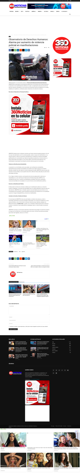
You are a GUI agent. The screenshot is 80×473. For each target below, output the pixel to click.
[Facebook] (59, 1)
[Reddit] (62, 1)
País (12, 34)
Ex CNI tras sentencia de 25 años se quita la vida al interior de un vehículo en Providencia (21, 342)
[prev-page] (9, 298)
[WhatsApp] (69, 1)
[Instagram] (60, 1)
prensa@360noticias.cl (34, 379)
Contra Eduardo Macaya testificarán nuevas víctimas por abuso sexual (17, 266)
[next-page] (11, 298)
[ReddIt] (21, 50)
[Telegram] (26, 50)
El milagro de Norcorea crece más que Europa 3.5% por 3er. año (42, 348)
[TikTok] (64, 1)
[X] (65, 1)
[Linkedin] (18, 50)
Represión (23, 251)
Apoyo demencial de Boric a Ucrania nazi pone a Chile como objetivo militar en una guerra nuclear (40, 266)
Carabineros (16, 251)
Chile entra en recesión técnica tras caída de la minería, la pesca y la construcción (15, 295)
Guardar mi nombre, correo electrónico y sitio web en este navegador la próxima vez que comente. (29, 326)
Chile (19, 251)
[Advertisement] (40, 24)
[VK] (29, 50)
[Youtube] (70, 1)
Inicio (9, 34)
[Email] (23, 50)
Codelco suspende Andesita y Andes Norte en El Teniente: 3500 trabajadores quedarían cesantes (42, 295)
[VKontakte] (67, 1)
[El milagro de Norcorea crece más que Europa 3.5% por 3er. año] (33, 349)
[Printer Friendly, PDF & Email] (12, 216)
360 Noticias (12, 47)
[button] (69, 14)
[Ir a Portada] (18, 6)
